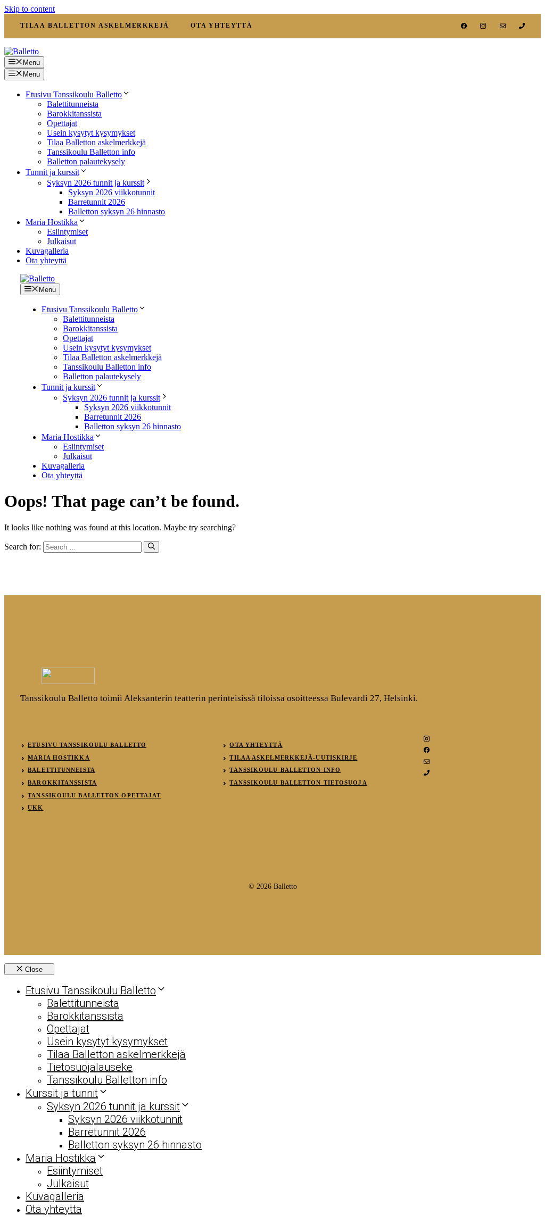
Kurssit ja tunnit (62, 1093)
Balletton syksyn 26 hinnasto (116, 211)
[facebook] (464, 26)
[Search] (151, 547)
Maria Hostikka (52, 222)
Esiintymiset (67, 231)
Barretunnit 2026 (96, 201)
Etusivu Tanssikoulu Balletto (74, 94)
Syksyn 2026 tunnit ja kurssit (95, 182)
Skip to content (29, 8)
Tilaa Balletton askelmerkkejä (96, 142)
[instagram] (483, 26)
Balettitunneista (72, 104)
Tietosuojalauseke (90, 1067)
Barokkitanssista (74, 113)
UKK (35, 807)
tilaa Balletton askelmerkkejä (94, 25)
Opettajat (62, 123)
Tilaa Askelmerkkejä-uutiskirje (293, 757)
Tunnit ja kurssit (52, 172)
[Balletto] (37, 278)
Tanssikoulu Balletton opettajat (94, 795)
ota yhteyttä (222, 25)
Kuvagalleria (47, 250)
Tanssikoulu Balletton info (91, 151)
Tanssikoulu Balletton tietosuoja (298, 782)
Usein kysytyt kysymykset (91, 132)
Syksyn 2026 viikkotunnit (111, 192)
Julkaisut (61, 241)
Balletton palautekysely (86, 161)
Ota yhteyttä (46, 260)
